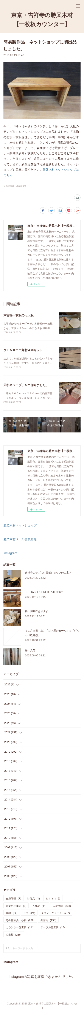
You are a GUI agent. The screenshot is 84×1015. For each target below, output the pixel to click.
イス (29, 913)
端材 (11, 913)
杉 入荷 (30, 650)
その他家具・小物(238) (14, 185)
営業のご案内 (16, 905)
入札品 (39, 905)
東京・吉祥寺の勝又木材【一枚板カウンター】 (42, 19)
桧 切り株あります (36, 611)
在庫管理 (13, 898)
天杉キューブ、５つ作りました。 (26, 385)
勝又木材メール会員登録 (20, 539)
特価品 (33, 898)
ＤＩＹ (53, 898)
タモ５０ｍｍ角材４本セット (23, 350)
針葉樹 (48, 920)
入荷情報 (62, 905)
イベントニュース (55, 913)
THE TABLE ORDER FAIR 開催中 (44, 591)
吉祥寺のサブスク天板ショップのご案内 (48, 572)
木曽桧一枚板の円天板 (18, 315)
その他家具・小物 (20, 920)
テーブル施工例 (53, 927)
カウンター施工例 (20, 927)
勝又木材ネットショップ (20, 525)
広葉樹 (14, 934)
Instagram (10, 553)
